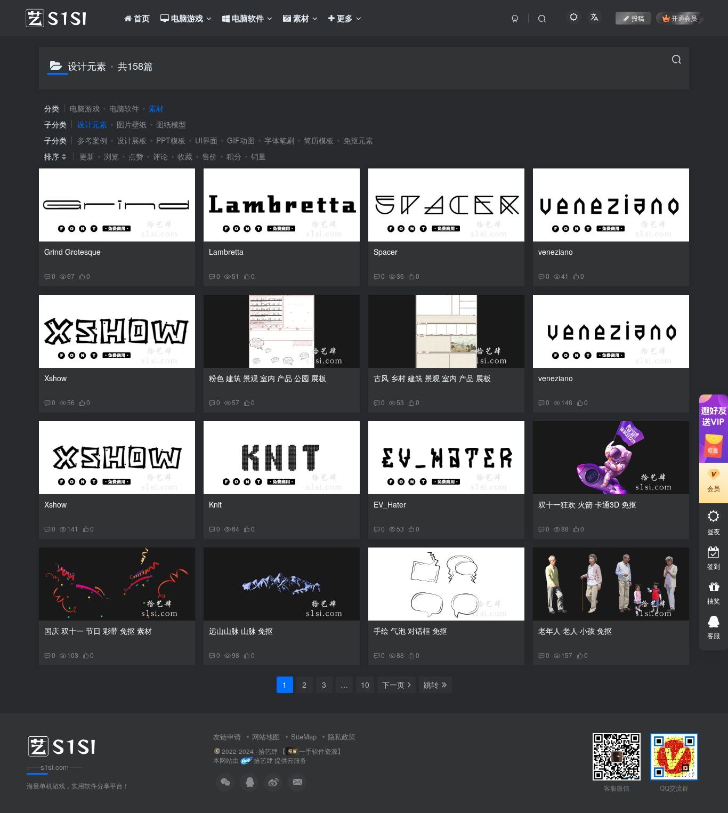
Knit (215, 504)
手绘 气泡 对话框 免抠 (410, 630)
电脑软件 (124, 108)
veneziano (555, 251)
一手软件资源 (318, 751)
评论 (160, 156)
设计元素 (92, 124)
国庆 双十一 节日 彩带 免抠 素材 (98, 630)
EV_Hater (390, 504)
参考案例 (92, 140)
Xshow (55, 378)
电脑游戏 (85, 108)
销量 (258, 156)
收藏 (184, 156)
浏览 (111, 156)
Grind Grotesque (72, 251)
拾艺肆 (263, 760)
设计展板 (132, 140)
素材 (156, 108)
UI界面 (206, 140)
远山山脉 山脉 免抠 (241, 630)
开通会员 (684, 17)
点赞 (135, 156)
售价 (209, 156)
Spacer (386, 251)
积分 (234, 156)
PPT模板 (170, 140)
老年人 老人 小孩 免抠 (575, 630)
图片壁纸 (132, 124)
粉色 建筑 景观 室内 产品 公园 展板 (267, 378)
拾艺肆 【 (272, 751)
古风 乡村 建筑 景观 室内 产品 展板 (432, 378)
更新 (86, 156)
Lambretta (226, 251)
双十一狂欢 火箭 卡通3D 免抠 (587, 504)
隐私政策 (341, 736)
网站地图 (266, 736)
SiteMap (304, 736)
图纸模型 (171, 124)
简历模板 (319, 140)
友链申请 (227, 736)
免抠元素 (358, 140)
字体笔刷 (279, 140)
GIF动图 (241, 140)
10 (365, 684)
